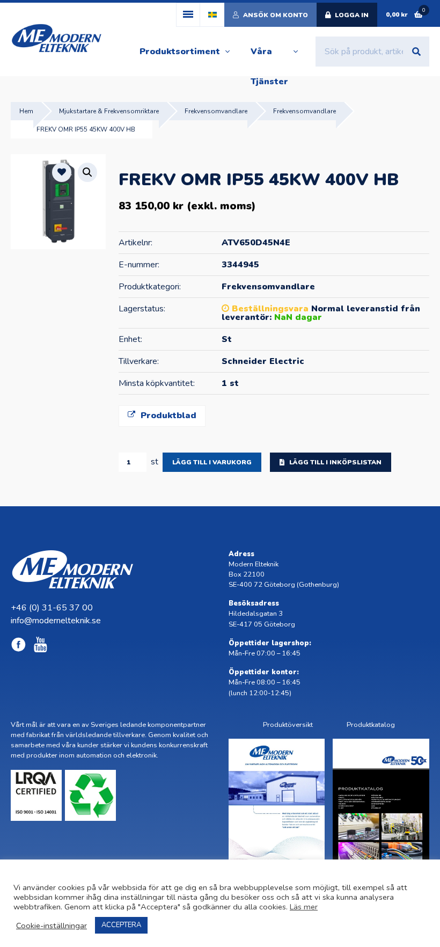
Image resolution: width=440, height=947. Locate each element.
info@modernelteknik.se (56, 621)
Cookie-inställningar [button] (51, 925)
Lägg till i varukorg (212, 462)
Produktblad (167, 415)
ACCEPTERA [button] (121, 925)
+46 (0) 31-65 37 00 (52, 608)
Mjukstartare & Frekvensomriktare (109, 111)
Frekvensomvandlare (216, 111)
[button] (87, 172)
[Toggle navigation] (188, 15)
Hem (26, 111)
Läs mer (304, 906)
